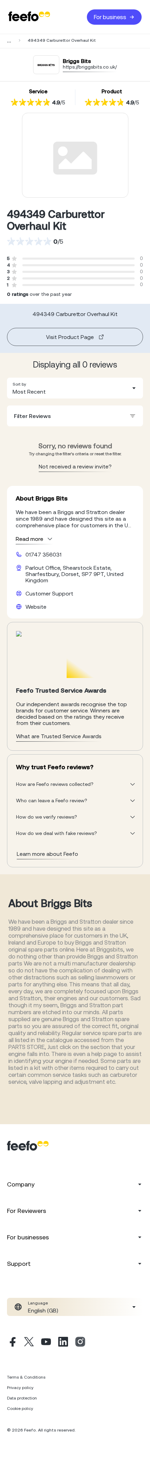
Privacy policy (20, 1387)
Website (35, 607)
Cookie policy (20, 1408)
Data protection (22, 1398)
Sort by (19, 384)
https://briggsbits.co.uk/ (90, 67)
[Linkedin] (63, 1343)
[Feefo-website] (29, 16)
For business (110, 17)
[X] (29, 1343)
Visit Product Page (70, 337)
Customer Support (49, 593)
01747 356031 (43, 554)
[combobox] (75, 388)
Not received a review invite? (75, 466)
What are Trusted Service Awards (59, 736)
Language (38, 1303)
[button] (75, 388)
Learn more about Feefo (47, 854)
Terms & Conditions (26, 1377)
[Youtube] (46, 1343)
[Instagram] (80, 1343)
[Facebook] (12, 1343)
